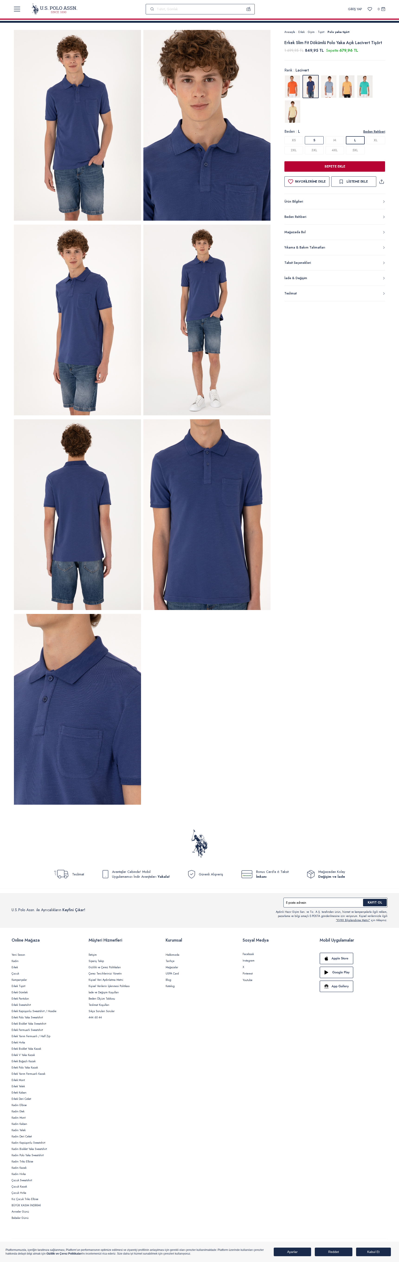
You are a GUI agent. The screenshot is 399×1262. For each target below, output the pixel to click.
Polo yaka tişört (338, 32)
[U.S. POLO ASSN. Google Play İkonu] (353, 972)
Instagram (248, 960)
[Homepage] (54, 9)
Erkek (301, 32)
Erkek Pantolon (20, 999)
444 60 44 (95, 1017)
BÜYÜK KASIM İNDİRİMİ (26, 1205)
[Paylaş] (381, 181)
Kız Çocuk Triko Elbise (25, 1199)
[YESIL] (365, 86)
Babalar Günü (20, 1218)
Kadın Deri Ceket (22, 1136)
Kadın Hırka (19, 1174)
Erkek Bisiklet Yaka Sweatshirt (29, 1024)
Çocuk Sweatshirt (22, 1180)
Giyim (311, 32)
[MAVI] (329, 86)
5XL (355, 150)
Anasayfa (289, 32)
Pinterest (248, 973)
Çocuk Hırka (19, 1193)
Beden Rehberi (374, 131)
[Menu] (17, 9)
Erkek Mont (18, 1080)
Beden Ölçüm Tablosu (102, 999)
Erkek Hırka (18, 1042)
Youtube (247, 980)
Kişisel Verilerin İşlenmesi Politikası (109, 986)
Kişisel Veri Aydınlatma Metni (106, 980)
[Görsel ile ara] (249, 9)
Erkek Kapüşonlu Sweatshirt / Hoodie (34, 1011)
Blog (168, 980)
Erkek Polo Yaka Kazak (25, 1067)
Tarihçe (170, 961)
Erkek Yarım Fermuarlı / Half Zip (31, 1036)
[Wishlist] (370, 9)
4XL (335, 150)
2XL (294, 150)
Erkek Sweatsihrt (21, 1005)
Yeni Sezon (18, 955)
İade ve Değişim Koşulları (104, 992)
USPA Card (172, 974)
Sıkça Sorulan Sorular (102, 1011)
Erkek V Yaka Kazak (23, 1055)
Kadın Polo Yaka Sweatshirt (28, 1155)
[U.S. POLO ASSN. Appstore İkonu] (353, 958)
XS (294, 140)
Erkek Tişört (18, 986)
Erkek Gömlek (20, 992)
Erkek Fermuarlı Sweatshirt (27, 1030)
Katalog (170, 986)
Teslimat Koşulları (99, 1005)
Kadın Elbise (19, 1105)
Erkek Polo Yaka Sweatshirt (27, 1017)
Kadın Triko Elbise (22, 1161)
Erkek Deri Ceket (21, 1099)
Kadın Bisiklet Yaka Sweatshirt (29, 1149)
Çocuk (15, 974)
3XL (314, 150)
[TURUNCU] (347, 86)
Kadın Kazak (19, 1168)
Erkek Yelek (18, 1086)
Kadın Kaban (19, 1124)
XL (376, 140)
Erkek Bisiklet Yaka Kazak (26, 1049)
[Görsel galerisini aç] (77, 126)
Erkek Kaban (19, 1093)
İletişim (93, 955)
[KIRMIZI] (292, 86)
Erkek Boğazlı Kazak (23, 1061)
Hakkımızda (172, 955)
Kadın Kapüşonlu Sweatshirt (28, 1143)
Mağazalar (172, 967)
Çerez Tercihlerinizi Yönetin (105, 974)
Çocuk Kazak (19, 1187)
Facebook (248, 954)
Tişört (321, 32)
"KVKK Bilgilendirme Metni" (353, 920)
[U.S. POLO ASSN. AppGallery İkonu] (353, 986)
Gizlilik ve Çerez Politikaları (105, 967)
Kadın (15, 961)
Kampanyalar (19, 980)
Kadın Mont (19, 1118)
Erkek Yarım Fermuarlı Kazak (28, 1074)
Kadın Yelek (19, 1130)
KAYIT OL (375, 902)
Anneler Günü (20, 1212)
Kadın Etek (18, 1111)
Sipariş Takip (96, 961)
